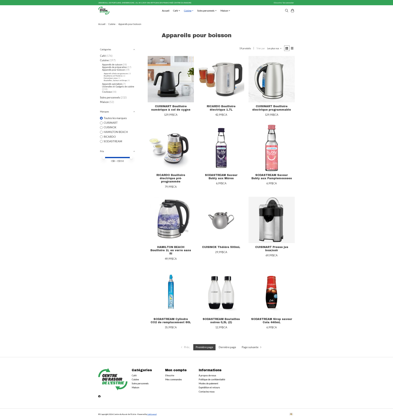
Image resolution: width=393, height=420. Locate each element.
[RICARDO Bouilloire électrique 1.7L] (221, 79)
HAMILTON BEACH (116, 132)
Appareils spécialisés (112, 84)
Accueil (165, 10)
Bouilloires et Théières (113, 76)
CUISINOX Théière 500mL (221, 247)
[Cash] (291, 414)
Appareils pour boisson (113, 69)
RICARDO (110, 136)
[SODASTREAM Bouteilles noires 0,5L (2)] (221, 292)
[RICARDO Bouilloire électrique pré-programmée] (171, 148)
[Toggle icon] (286, 10)
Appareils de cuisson (112, 64)
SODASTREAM (113, 141)
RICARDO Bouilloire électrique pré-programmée (170, 178)
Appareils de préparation (114, 67)
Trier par (260, 48)
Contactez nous (207, 391)
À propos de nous (207, 375)
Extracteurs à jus (111, 78)
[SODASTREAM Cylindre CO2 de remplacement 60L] (171, 292)
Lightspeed (152, 414)
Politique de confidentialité (212, 379)
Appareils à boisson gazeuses (116, 73)
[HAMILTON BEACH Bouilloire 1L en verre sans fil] (171, 220)
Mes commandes (173, 379)
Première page (204, 347)
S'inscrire (169, 375)
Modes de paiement (208, 383)
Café (103, 55)
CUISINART (111, 122)
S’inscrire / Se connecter (284, 3)
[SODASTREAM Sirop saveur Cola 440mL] (272, 292)
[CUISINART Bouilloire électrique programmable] (272, 79)
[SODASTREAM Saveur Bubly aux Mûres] (221, 148)
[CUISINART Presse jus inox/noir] (272, 220)
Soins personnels (110, 97)
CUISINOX (110, 127)
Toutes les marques (115, 118)
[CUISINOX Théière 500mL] (221, 220)
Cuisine (111, 24)
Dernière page (227, 347)
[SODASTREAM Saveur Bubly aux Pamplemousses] (272, 148)
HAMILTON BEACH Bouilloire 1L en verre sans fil (170, 250)
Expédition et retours (209, 387)
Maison (104, 102)
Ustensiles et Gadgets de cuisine (118, 86)
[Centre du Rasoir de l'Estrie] (103, 10)
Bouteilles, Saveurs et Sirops (115, 80)
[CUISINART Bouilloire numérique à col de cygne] (171, 79)
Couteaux (107, 91)
